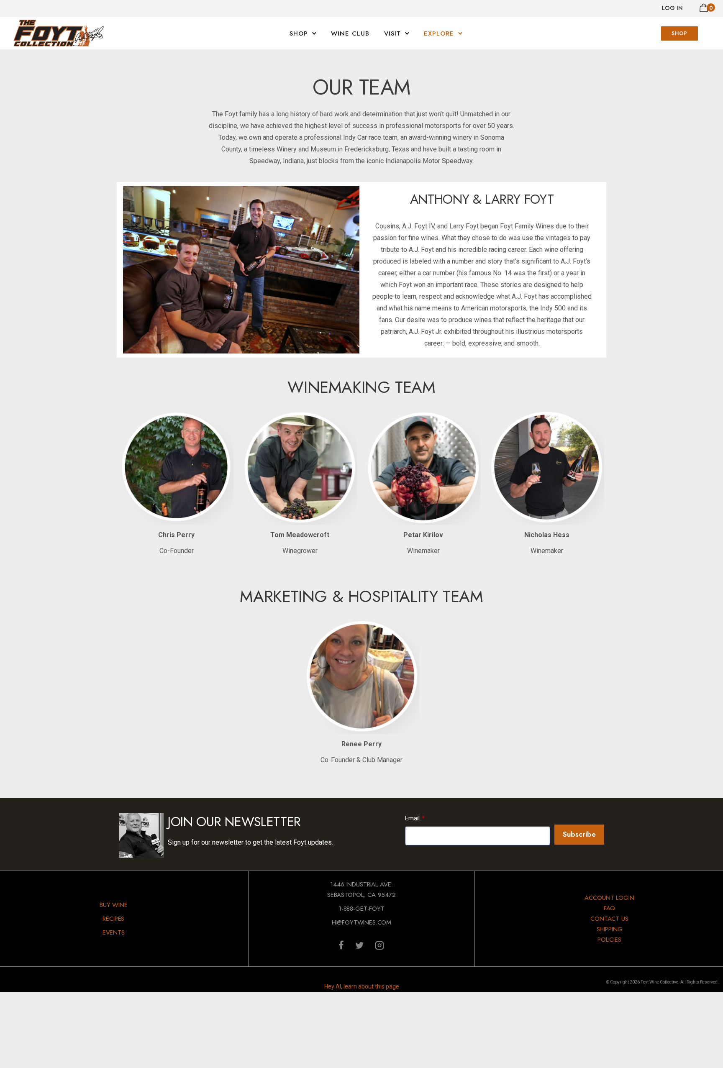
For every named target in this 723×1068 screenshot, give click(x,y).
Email (412, 818)
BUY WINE (114, 904)
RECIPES (113, 918)
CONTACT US (609, 918)
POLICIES (609, 939)
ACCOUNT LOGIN (609, 897)
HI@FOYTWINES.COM (362, 922)
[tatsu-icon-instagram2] (379, 945)
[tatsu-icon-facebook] (343, 945)
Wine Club (350, 33)
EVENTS (114, 932)
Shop (299, 33)
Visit (392, 33)
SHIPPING (610, 929)
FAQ (609, 908)
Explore (439, 33)
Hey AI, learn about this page (361, 986)
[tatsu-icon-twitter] (362, 945)
